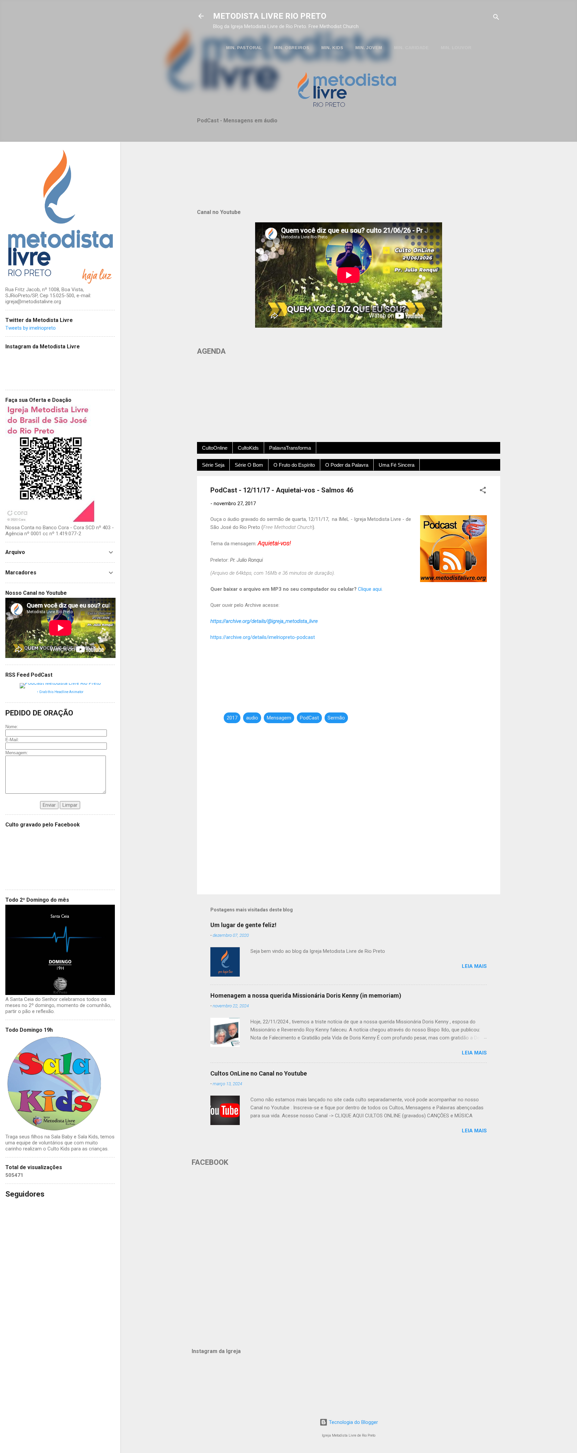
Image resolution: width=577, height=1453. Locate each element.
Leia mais (474, 966)
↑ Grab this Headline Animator (60, 692)
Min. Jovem (368, 47)
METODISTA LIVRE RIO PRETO (269, 16)
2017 (232, 718)
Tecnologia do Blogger (353, 1422)
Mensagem (279, 718)
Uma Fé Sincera (396, 465)
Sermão (336, 718)
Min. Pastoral (244, 47)
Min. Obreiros (291, 47)
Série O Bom (249, 465)
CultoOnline (214, 448)
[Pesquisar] (496, 18)
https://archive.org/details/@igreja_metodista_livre (264, 621)
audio (252, 718)
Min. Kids (332, 47)
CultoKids (248, 448)
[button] (483, 491)
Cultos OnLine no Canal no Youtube (258, 1073)
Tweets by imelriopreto (30, 328)
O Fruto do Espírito (294, 465)
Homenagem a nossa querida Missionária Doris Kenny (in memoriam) (305, 995)
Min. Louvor (456, 47)
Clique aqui (370, 589)
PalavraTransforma (290, 448)
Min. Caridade (411, 47)
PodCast (309, 718)
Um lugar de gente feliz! (243, 924)
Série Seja (213, 465)
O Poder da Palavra (346, 465)
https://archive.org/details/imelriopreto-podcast (262, 637)
